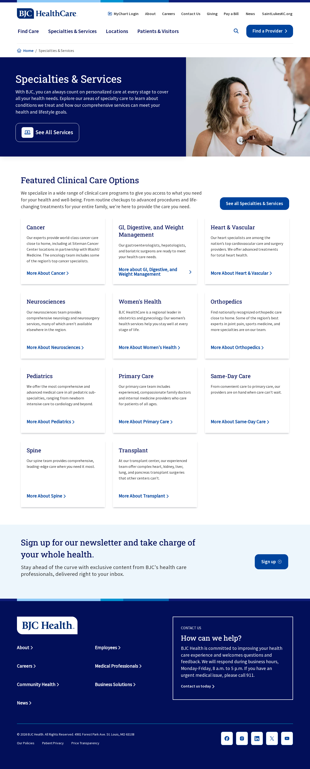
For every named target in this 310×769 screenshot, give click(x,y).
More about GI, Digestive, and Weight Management (148, 271)
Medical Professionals (116, 666)
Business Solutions (113, 684)
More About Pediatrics (49, 421)
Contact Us (190, 13)
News (250, 13)
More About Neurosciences (53, 347)
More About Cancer (46, 273)
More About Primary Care (144, 421)
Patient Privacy (53, 743)
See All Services (54, 132)
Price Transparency (85, 743)
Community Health (36, 684)
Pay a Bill (231, 13)
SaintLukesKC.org (277, 13)
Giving (212, 13)
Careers (168, 13)
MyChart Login (126, 13)
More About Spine (44, 496)
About (150, 13)
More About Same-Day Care (238, 421)
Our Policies (25, 743)
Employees (106, 647)
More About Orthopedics (235, 347)
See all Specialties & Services (254, 203)
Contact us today (196, 686)
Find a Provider (267, 31)
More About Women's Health (148, 347)
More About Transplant (142, 496)
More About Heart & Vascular (239, 273)
